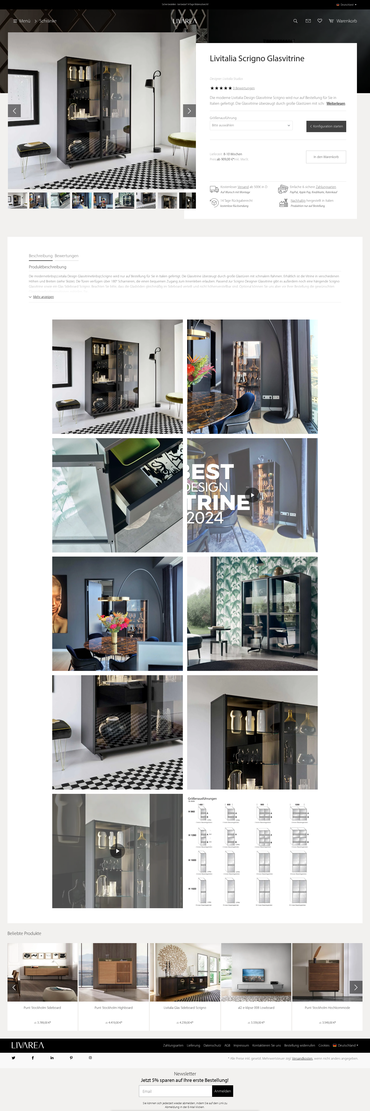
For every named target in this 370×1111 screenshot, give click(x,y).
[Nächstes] (189, 110)
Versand (243, 187)
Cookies (324, 1045)
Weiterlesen (336, 104)
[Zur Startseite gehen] (185, 21)
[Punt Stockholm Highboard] (114, 972)
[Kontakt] (308, 20)
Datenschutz (212, 1045)
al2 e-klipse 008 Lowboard (256, 1008)
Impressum (241, 1045)
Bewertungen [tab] (67, 256)
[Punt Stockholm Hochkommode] (327, 972)
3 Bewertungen (244, 88)
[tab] (41, 256)
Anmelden (222, 1091)
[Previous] (10, 200)
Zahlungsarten (326, 187)
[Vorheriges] (14, 110)
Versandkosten (302, 1058)
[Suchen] (297, 20)
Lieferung (193, 1045)
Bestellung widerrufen (299, 1045)
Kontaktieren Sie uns (266, 1045)
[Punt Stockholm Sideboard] (42, 972)
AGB (227, 1045)
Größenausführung (223, 118)
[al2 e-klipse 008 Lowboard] (256, 972)
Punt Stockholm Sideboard (42, 1008)
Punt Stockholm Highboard (114, 1008)
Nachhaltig (298, 201)
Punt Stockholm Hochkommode (327, 1008)
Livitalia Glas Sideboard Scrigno (185, 1008)
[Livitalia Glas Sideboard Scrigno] (185, 972)
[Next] (194, 200)
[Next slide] (356, 987)
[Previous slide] (13, 987)
